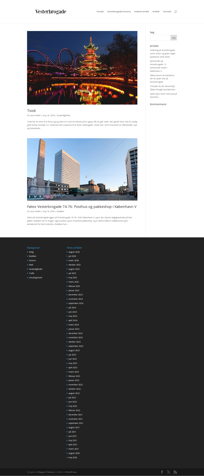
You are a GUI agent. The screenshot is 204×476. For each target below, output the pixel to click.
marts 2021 (74, 448)
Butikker (60, 211)
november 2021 (76, 419)
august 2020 (74, 453)
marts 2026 (74, 260)
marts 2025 (74, 281)
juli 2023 (72, 354)
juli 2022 (72, 397)
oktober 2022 (75, 389)
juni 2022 (73, 401)
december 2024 (76, 294)
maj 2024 (73, 316)
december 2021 (76, 414)
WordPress (71, 472)
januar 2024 (74, 329)
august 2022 (74, 393)
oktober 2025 (75, 264)
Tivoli (31, 110)
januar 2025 (74, 290)
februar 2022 (74, 410)
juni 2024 (73, 312)
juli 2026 (72, 256)
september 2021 (76, 423)
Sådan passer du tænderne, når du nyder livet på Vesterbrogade (162, 78)
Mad (31, 264)
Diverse (32, 260)
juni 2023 (73, 359)
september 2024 (76, 303)
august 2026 (74, 252)
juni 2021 (73, 436)
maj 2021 (73, 440)
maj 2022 (73, 406)
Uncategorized (35, 277)
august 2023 (74, 350)
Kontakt (167, 12)
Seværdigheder (63, 115)
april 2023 (73, 367)
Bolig (31, 252)
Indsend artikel (141, 12)
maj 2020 (73, 457)
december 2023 (76, 333)
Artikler (156, 12)
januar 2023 (74, 380)
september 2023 (76, 346)
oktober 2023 (75, 341)
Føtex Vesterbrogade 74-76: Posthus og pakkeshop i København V (82, 206)
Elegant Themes (46, 472)
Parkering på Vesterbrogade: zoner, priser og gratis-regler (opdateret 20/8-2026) (162, 53)
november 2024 (76, 299)
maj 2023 (73, 363)
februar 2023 (74, 376)
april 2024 (73, 320)
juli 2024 (72, 307)
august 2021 (74, 427)
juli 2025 (72, 273)
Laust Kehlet (35, 115)
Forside (100, 12)
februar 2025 (74, 286)
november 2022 (76, 384)
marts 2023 (74, 371)
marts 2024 (74, 324)
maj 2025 (73, 277)
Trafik (31, 273)
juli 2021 (72, 431)
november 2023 (76, 337)
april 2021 (73, 444)
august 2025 (74, 269)
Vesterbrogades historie (119, 12)
